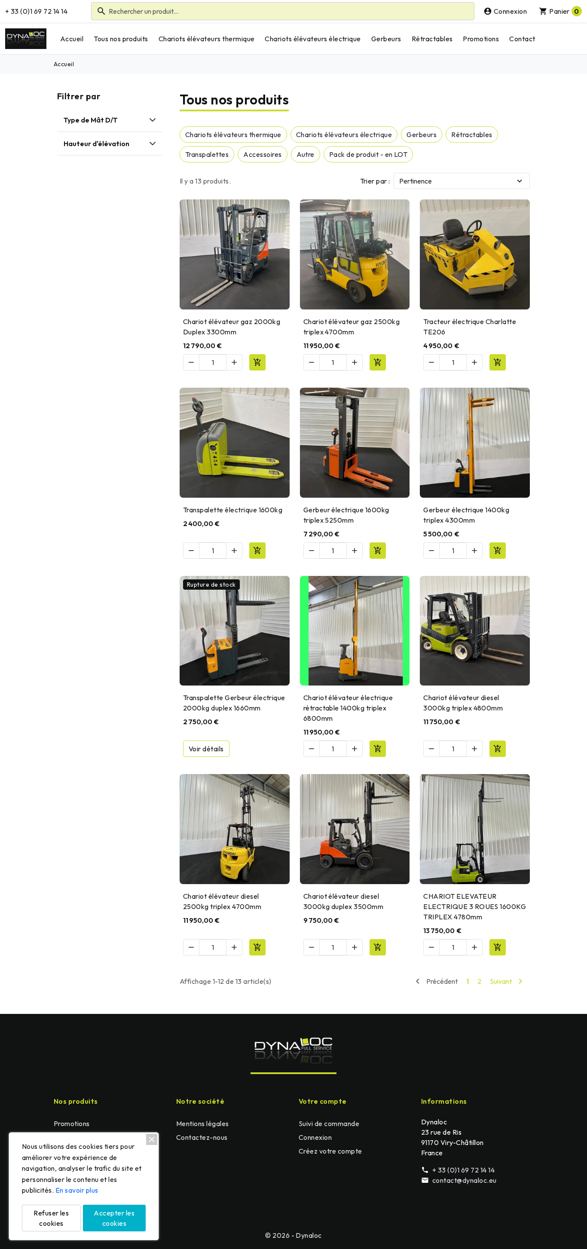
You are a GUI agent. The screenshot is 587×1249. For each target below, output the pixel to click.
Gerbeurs (386, 38)
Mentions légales (202, 1123)
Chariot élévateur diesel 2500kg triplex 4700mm (222, 901)
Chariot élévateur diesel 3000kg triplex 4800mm (463, 702)
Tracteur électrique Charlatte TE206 (469, 326)
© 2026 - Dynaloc (293, 1235)
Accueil (71, 38)
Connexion (315, 1137)
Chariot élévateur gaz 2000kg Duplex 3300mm (231, 326)
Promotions (481, 38)
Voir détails (206, 748)
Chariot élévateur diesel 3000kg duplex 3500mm (343, 901)
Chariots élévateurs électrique (313, 38)
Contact (522, 38)
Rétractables (432, 38)
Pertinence (415, 181)
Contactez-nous (202, 1137)
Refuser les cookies (51, 1218)
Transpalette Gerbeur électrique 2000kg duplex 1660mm (234, 702)
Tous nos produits (121, 38)
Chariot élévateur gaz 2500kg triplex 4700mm (351, 326)
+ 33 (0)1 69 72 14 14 (36, 11)
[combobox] (282, 11)
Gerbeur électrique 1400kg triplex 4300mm (466, 514)
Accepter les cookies (114, 1218)
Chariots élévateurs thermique (207, 38)
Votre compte (323, 1101)
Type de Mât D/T (91, 120)
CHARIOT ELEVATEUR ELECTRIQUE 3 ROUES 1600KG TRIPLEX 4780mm (474, 906)
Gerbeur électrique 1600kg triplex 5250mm (346, 514)
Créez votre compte (330, 1151)
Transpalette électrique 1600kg (232, 509)
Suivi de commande (329, 1123)
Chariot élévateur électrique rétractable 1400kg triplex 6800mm (348, 707)
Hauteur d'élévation (96, 143)
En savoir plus (76, 1190)
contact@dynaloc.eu (464, 1180)
